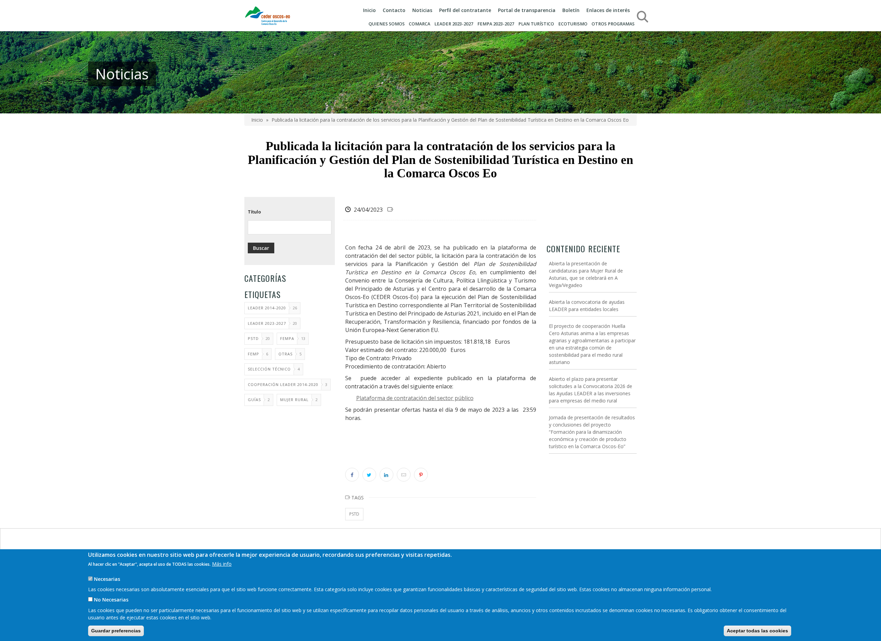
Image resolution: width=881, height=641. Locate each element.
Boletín (571, 10)
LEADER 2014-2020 (267, 307)
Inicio (369, 10)
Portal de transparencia (526, 10)
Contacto (394, 10)
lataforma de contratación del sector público (417, 398)
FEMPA (287, 338)
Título (254, 212)
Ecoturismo (572, 24)
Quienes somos (387, 24)
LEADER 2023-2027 (453, 24)
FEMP (253, 353)
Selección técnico (269, 369)
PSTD (253, 338)
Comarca (419, 24)
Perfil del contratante (465, 10)
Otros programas (613, 24)
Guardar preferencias (116, 630)
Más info (222, 564)
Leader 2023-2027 (267, 323)
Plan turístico (536, 24)
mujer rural (294, 399)
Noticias (422, 10)
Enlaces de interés (608, 10)
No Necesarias (111, 599)
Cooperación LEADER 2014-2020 (283, 384)
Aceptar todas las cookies (757, 630)
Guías (254, 399)
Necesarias (107, 579)
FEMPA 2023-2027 (495, 24)
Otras (285, 353)
